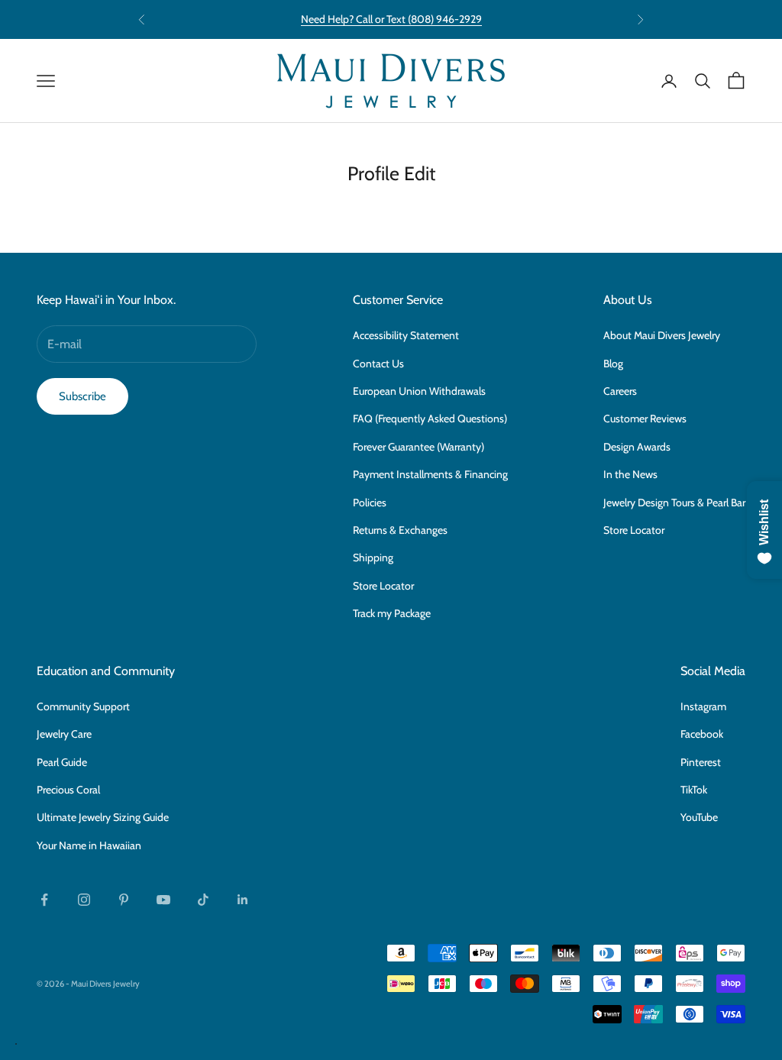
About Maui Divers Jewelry (661, 335)
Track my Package (392, 613)
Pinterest (700, 762)
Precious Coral (68, 790)
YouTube (699, 817)
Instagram (703, 706)
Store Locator (383, 586)
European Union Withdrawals (419, 391)
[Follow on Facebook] (44, 899)
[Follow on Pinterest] (123, 899)
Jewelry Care (64, 734)
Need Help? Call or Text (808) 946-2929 (391, 19)
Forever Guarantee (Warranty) (418, 447)
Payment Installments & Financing (430, 474)
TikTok (693, 790)
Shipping (373, 557)
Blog (613, 363)
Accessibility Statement (406, 335)
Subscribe (82, 396)
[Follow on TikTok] (203, 899)
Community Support (83, 706)
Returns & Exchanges (400, 530)
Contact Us (378, 363)
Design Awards (637, 447)
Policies (369, 502)
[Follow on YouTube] (163, 899)
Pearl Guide (62, 762)
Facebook (701, 734)
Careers (620, 391)
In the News (630, 474)
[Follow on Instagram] (84, 899)
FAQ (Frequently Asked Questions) (430, 418)
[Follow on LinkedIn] (242, 899)
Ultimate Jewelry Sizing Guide (103, 817)
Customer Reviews (645, 418)
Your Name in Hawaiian (89, 845)
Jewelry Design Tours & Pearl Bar (674, 502)
